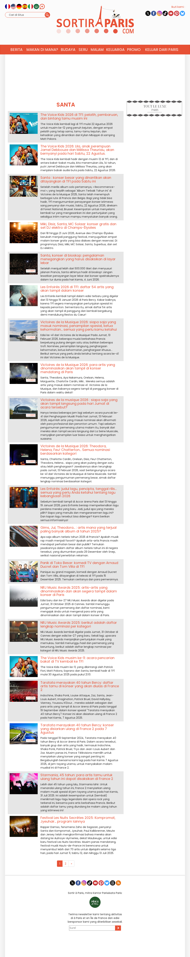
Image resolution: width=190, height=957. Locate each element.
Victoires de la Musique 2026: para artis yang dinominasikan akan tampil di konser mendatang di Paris (77, 368)
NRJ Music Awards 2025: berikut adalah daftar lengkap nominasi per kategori (78, 624)
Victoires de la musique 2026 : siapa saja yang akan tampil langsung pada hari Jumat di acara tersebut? (78, 403)
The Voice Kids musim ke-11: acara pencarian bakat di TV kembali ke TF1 (77, 660)
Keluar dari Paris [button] (161, 49)
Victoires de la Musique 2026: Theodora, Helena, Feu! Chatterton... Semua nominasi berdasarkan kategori (75, 450)
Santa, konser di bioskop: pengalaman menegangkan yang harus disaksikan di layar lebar (78, 259)
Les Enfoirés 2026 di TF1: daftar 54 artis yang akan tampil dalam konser (77, 289)
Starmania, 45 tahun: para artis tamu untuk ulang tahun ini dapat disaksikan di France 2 (76, 777)
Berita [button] (16, 49)
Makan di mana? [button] (42, 49)
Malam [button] (97, 49)
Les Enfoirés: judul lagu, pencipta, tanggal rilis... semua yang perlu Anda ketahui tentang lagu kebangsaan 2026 (78, 492)
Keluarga (115, 49)
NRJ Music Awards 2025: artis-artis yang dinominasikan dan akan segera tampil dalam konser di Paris (78, 591)
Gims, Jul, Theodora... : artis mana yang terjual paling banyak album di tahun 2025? (78, 529)
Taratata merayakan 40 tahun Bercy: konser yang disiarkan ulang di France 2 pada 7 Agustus (77, 729)
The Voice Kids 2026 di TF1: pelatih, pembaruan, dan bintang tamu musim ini (79, 116)
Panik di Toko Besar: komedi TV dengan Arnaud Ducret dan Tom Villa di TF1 (79, 564)
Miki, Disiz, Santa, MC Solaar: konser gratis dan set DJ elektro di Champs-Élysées (78, 226)
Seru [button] (83, 49)
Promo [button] (134, 49)
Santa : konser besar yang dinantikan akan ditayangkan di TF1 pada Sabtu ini (75, 179)
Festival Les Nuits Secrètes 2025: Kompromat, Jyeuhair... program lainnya (77, 819)
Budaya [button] (68, 49)
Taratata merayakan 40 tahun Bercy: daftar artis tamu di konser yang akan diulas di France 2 (79, 686)
